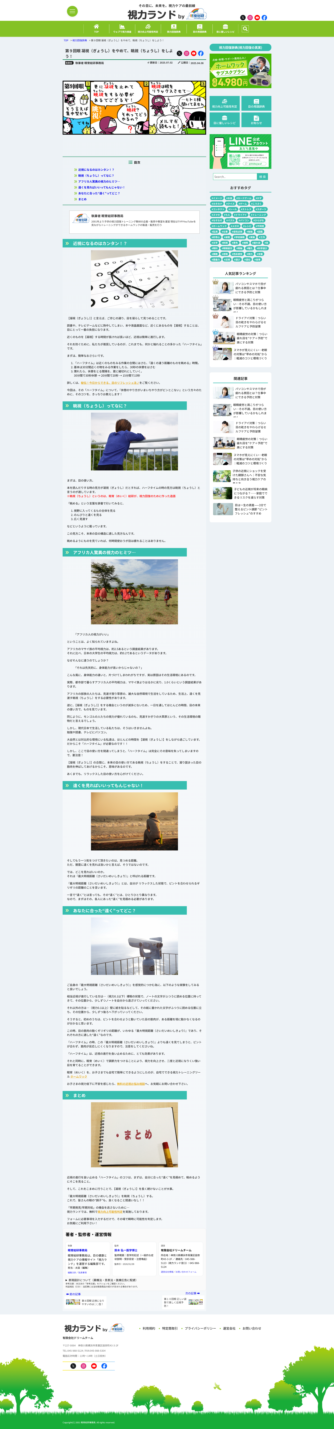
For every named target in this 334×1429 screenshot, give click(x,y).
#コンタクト (218, 209)
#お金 (229, 198)
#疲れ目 (256, 242)
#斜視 (225, 242)
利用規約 (149, 1328)
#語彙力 (216, 259)
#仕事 (225, 231)
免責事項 (82, 1272)
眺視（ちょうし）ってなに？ (96, 175)
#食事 (257, 259)
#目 (266, 242)
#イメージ (217, 198)
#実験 (252, 237)
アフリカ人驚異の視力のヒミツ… (99, 181)
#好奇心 (216, 237)
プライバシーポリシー (200, 1328)
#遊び (237, 259)
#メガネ (235, 226)
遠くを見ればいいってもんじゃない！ (101, 187)
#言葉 (260, 254)
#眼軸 (239, 248)
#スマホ (216, 214)
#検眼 (245, 242)
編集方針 (72, 1272)
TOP (66, 40)
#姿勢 (227, 237)
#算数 (215, 254)
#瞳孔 (250, 248)
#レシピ (247, 226)
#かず (259, 198)
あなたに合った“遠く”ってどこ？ (99, 193)
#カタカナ (217, 203)
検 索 (262, 176)
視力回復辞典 (79, 40)
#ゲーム (243, 203)
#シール (233, 209)
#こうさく (256, 203)
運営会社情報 (167, 1271)
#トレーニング (258, 214)
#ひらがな (258, 220)
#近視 (227, 259)
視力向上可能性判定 (110, 1211)
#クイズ (230, 203)
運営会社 (229, 1328)
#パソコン (244, 220)
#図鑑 (260, 231)
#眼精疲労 (227, 248)
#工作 (262, 237)
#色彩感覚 (237, 254)
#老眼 (225, 254)
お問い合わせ (251, 1328)
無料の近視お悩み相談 (131, 1084)
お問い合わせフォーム (186, 1271)
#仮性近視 (237, 231)
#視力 (250, 254)
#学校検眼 (239, 237)
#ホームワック (219, 226)
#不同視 (260, 226)
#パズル (230, 220)
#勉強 (250, 231)
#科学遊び (262, 248)
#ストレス (246, 209)
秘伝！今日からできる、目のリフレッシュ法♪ (110, 383)
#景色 (235, 242)
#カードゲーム (243, 198)
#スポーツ (261, 209)
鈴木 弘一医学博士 (125, 1250)
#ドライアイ (240, 214)
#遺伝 (247, 259)
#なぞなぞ (217, 220)
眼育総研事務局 (77, 1250)
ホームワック (78, 1076)
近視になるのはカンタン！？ (96, 169)
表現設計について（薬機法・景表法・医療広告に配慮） (103, 1280)
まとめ (82, 199)
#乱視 (215, 231)
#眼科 (215, 248)
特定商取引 (170, 1328)
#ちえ (227, 214)
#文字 (215, 242)
